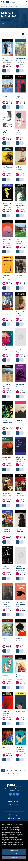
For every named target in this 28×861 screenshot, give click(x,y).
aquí (16, 846)
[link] (8, 70)
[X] (14, 794)
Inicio (2, 23)
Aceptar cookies (14, 850)
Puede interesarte (13, 805)
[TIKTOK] (17, 794)
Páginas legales (13, 801)
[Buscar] (25, 6)
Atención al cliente (13, 808)
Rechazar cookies (14, 853)
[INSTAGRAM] (10, 794)
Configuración (14, 857)
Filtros (23, 34)
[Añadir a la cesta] (4, 70)
